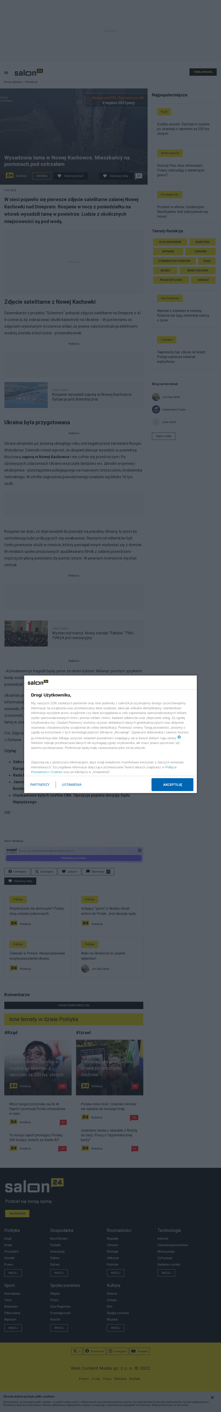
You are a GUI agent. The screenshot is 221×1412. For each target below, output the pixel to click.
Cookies (57, 772)
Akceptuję (172, 784)
